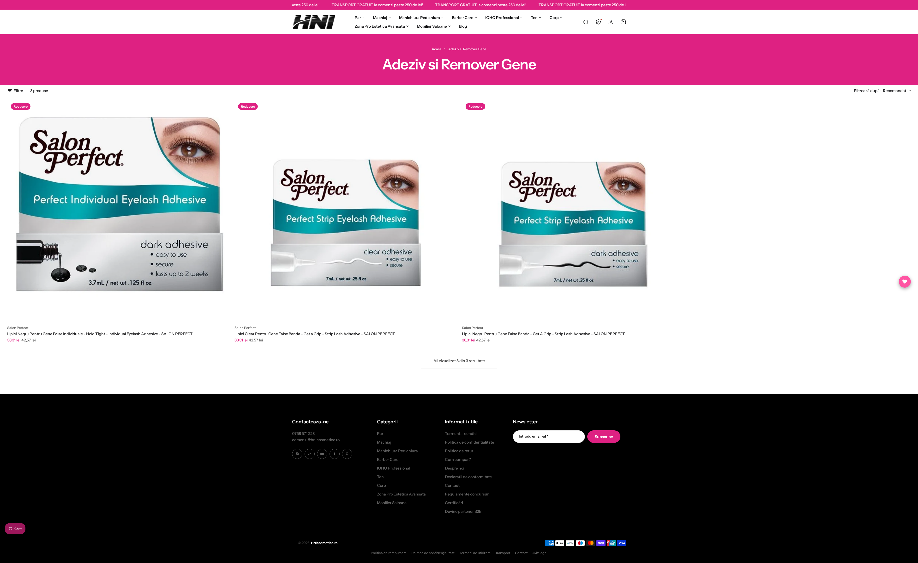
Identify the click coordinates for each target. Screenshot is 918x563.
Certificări (454, 502)
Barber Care (462, 17)
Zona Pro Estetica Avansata (380, 26)
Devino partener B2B (463, 511)
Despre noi (454, 468)
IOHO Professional (502, 17)
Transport (502, 553)
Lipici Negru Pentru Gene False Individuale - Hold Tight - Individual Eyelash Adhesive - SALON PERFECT (100, 333)
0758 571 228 (303, 433)
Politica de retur (459, 450)
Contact (452, 485)
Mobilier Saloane (432, 26)
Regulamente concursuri (467, 494)
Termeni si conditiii (462, 433)
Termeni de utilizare (475, 553)
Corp (554, 17)
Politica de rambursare (389, 553)
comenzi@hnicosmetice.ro (316, 439)
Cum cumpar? (458, 459)
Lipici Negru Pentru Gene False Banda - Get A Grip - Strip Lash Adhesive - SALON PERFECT (543, 333)
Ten (534, 17)
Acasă (437, 49)
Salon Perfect (17, 328)
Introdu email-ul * (533, 436)
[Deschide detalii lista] (905, 282)
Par (358, 17)
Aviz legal (539, 553)
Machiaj (380, 17)
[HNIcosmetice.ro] (313, 22)
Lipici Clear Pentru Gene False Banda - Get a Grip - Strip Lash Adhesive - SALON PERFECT (314, 333)
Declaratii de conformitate (468, 476)
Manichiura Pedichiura (419, 17)
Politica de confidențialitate (433, 553)
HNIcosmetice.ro (324, 543)
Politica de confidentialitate (469, 442)
